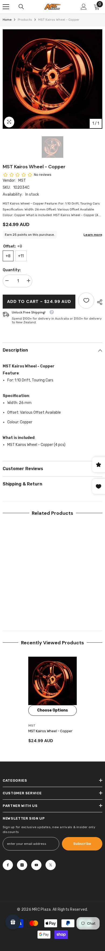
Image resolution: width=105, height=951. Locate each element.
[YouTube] (36, 865)
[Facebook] (8, 865)
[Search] (21, 6)
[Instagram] (22, 865)
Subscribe (82, 844)
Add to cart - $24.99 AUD (39, 301)
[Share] (98, 302)
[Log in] (84, 7)
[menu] (6, 6)
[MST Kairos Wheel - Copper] (52, 681)
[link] (27, 605)
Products (25, 20)
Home (7, 20)
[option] (52, 79)
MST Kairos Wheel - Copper (50, 731)
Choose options (52, 710)
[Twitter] (51, 865)
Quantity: (12, 270)
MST (22, 180)
